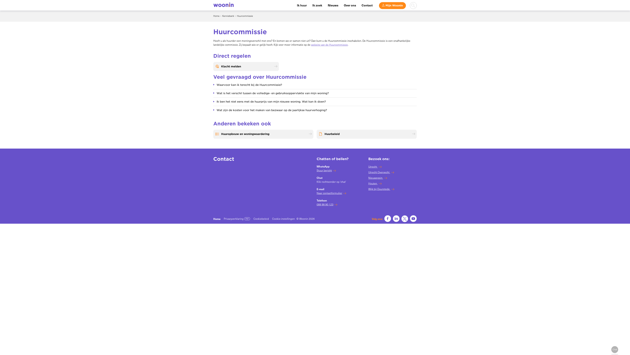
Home (216, 15)
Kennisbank (228, 15)
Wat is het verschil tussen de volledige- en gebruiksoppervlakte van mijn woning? (273, 93)
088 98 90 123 (325, 204)
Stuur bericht (324, 170)
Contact (367, 5)
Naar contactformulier (329, 193)
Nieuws (333, 5)
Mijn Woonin (394, 5)
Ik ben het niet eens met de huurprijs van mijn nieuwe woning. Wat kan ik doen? (271, 101)
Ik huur (302, 5)
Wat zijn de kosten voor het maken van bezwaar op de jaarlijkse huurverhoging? (272, 110)
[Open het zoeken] (413, 5)
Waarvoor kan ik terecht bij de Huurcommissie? (249, 84)
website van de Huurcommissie (329, 44)
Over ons (350, 5)
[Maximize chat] (614, 349)
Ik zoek (317, 5)
